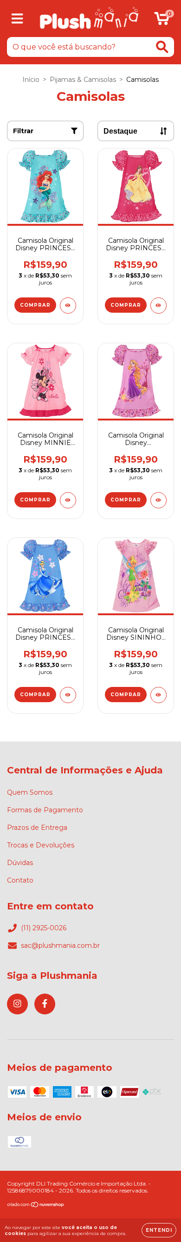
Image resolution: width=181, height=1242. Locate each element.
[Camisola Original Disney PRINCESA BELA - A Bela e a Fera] (158, 305)
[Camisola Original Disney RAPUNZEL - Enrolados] (158, 500)
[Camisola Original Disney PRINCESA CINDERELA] (68, 695)
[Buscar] (162, 47)
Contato (20, 880)
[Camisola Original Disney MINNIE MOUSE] (68, 500)
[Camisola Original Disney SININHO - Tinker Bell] (158, 695)
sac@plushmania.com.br (60, 945)
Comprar (35, 305)
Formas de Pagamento (45, 810)
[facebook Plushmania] (44, 1004)
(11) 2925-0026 (43, 928)
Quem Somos (29, 792)
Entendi (159, 1230)
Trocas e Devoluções (40, 845)
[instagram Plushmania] (17, 1004)
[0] (161, 21)
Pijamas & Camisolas (83, 79)
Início (30, 79)
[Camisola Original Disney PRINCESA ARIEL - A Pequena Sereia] (68, 305)
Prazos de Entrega (37, 827)
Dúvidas (20, 863)
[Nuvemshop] (36, 1205)
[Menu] (17, 18)
